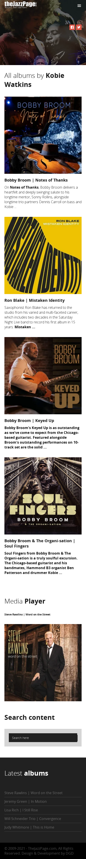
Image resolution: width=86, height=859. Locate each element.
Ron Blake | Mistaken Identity (34, 300)
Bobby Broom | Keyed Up (29, 420)
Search (29, 717)
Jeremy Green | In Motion (25, 801)
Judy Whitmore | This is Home (29, 827)
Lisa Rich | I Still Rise (21, 810)
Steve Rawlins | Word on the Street (27, 614)
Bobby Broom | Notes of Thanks (36, 180)
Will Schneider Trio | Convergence (32, 818)
